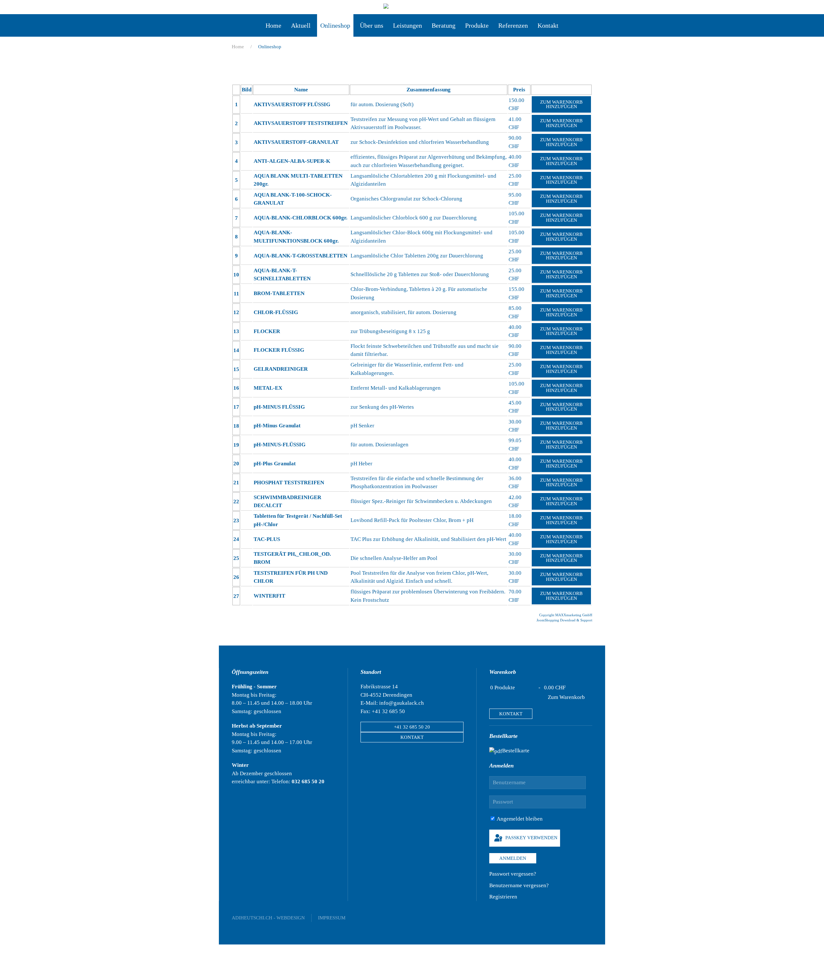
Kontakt (548, 25)
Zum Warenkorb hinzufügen (561, 104)
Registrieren (503, 897)
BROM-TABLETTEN (279, 293)
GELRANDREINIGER (281, 369)
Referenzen (513, 25)
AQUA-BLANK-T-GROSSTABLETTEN (300, 256)
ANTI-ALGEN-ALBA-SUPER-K (292, 161)
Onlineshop (335, 25)
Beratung (443, 25)
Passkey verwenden (530, 837)
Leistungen (407, 25)
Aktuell (301, 25)
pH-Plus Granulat (275, 463)
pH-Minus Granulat (277, 426)
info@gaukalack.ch (401, 703)
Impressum (331, 917)
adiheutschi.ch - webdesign (268, 917)
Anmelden (512, 858)
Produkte (477, 25)
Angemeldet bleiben (519, 819)
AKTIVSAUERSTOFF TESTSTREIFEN (301, 123)
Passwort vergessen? (512, 874)
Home (273, 25)
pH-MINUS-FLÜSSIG (279, 445)
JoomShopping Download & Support (564, 620)
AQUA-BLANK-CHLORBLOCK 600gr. (300, 218)
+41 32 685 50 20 (412, 727)
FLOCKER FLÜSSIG (279, 350)
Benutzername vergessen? (519, 885)
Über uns (371, 25)
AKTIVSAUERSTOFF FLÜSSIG (292, 104)
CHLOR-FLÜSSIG (276, 312)
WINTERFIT (269, 596)
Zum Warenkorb (566, 697)
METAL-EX (268, 388)
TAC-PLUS (267, 539)
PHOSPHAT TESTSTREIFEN (289, 482)
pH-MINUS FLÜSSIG (279, 407)
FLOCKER (267, 331)
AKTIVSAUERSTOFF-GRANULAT (296, 142)
